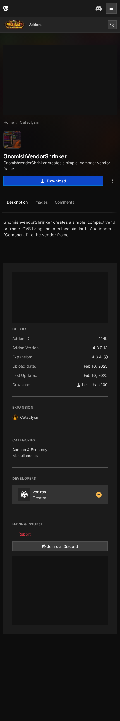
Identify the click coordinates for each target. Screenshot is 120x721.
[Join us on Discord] (98, 8)
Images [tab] (41, 202)
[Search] (112, 24)
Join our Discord (62, 546)
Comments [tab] (65, 202)
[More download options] (112, 181)
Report (24, 534)
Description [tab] (17, 202)
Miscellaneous (25, 455)
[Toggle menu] (111, 8)
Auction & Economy (29, 449)
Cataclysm (29, 417)
